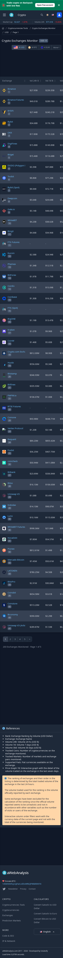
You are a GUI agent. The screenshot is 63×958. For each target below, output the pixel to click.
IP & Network (8, 941)
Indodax (12, 504)
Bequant (12, 439)
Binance (12, 88)
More (55, 47)
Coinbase (12, 296)
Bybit (10, 121)
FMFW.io (12, 395)
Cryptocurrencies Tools (18, 28)
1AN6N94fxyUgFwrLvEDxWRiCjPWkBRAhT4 (21, 884)
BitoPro (11, 581)
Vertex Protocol (15, 428)
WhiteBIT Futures (16, 526)
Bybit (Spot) (13, 187)
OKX (10, 132)
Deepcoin (12, 198)
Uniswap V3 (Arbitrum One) (22, 625)
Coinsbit (12, 592)
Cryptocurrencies (10, 910)
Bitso (10, 483)
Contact (32, 888)
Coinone (12, 417)
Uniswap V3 (14, 494)
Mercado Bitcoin (16, 559)
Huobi (11, 362)
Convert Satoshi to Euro (45, 913)
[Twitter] (4, 889)
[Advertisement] (31, 63)
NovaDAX (12, 537)
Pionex (11, 548)
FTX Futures (13, 242)
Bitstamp (12, 373)
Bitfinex (11, 384)
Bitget (11, 154)
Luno (10, 515)
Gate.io (11, 209)
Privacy (23, 888)
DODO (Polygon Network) (21, 165)
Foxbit (11, 450)
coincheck (13, 461)
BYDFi (11, 110)
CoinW (11, 340)
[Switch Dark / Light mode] (47, 15)
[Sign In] (59, 15)
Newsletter (13, 888)
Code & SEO (8, 935)
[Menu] (4, 15)
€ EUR (47, 47)
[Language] (53, 15)
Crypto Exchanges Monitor (43, 28)
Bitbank (11, 472)
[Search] (42, 15)
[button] (25, 81)
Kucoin (11, 253)
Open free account (45, 5)
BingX (11, 231)
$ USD (21, 47)
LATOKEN (12, 570)
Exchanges (7, 915)
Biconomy (13, 614)
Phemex (12, 264)
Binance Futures (16, 99)
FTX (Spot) (13, 307)
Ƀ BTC (34, 47)
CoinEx (11, 285)
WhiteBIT (12, 220)
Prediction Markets (11, 920)
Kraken (11, 329)
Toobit (11, 176)
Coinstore (12, 603)
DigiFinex (12, 143)
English (47, 931)
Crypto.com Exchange (19, 351)
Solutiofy (44, 951)
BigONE (12, 318)
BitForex (12, 274)
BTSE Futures (14, 406)
